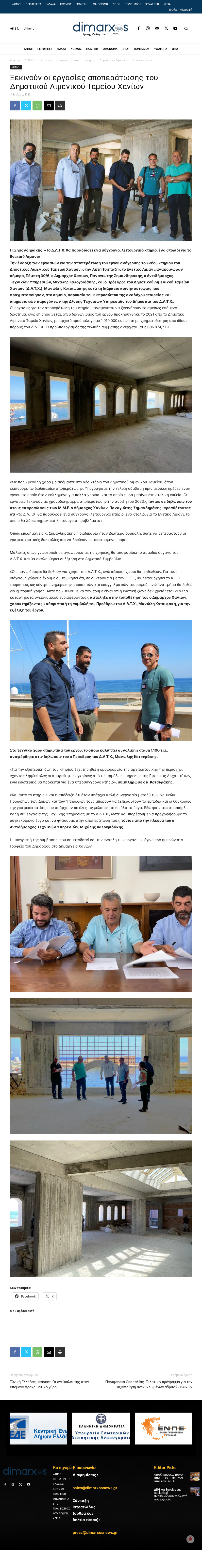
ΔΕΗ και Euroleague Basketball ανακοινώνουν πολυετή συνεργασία (170, 1494)
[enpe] (163, 1428)
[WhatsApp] (37, 105)
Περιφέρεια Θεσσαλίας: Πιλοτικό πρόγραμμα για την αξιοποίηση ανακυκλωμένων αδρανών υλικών (148, 1384)
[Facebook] (138, 28)
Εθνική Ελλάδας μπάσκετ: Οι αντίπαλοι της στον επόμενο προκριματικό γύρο (49, 1384)
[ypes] (101, 1428)
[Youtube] (175, 28)
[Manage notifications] (190, 1539)
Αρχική (15, 60)
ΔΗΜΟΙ (29, 60)
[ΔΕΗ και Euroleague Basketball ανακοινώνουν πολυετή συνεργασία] (195, 1491)
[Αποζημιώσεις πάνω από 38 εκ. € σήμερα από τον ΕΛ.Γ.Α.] (195, 1476)
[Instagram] (148, 28)
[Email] (49, 105)
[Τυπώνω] (60, 105)
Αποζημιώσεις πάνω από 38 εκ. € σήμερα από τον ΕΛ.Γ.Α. (168, 1477)
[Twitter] (166, 28)
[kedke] (38, 1428)
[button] (186, 29)
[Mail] (157, 28)
